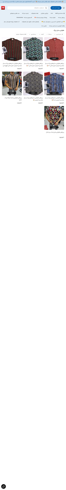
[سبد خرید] (64, 8)
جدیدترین (58, 34)
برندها (49, 34)
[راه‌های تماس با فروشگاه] (3, 486)
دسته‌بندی (33, 34)
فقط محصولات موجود (21, 34)
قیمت (42, 34)
